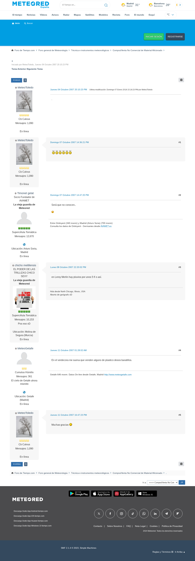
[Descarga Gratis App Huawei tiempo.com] (124, 494)
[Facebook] (110, 513)
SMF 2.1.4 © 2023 (70, 548)
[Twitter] (99, 513)
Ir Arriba (17, 464)
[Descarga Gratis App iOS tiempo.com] (101, 494)
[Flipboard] (178, 513)
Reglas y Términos (161, 552)
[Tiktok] (133, 513)
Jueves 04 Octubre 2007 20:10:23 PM (68, 89)
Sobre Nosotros (114, 526)
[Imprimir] (181, 80)
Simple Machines (88, 548)
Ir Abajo (16, 80)
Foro (127, 15)
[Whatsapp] (143, 513)
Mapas (77, 15)
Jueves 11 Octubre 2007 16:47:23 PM (68, 415)
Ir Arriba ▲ (180, 552)
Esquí (152, 15)
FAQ (128, 526)
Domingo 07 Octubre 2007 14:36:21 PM (69, 142)
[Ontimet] (24, 244)
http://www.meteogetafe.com (118, 374)
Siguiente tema (35, 69)
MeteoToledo (25, 87)
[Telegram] (166, 513)
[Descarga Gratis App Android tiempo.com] (79, 494)
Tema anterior (19, 69)
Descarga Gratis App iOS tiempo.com (29, 516)
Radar (66, 15)
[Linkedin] (155, 513)
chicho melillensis (25, 265)
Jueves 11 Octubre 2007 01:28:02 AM (68, 350)
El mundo (139, 15)
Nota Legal (140, 526)
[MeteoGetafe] (24, 392)
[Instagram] (121, 513)
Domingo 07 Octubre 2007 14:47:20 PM (69, 195)
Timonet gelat (25, 193)
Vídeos (43, 15)
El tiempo (17, 15)
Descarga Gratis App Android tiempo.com (31, 511)
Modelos (103, 15)
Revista (116, 15)
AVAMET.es (106, 226)
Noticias (31, 15)
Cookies (154, 526)
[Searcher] (106, 5)
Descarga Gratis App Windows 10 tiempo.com (32, 526)
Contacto (98, 526)
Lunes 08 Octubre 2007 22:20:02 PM (68, 267)
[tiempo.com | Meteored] (27, 498)
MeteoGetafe (25, 348)
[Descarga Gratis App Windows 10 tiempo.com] (146, 494)
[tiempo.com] (30, 4)
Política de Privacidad (172, 526)
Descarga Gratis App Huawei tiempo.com (31, 521)
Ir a (144, 482)
